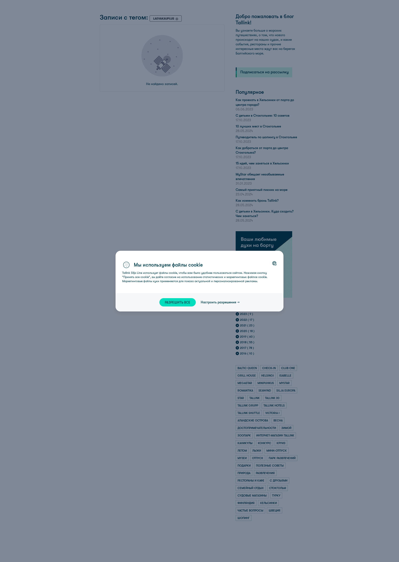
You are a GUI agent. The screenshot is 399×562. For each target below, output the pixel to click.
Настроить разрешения (218, 302)
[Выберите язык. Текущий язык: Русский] (274, 263)
